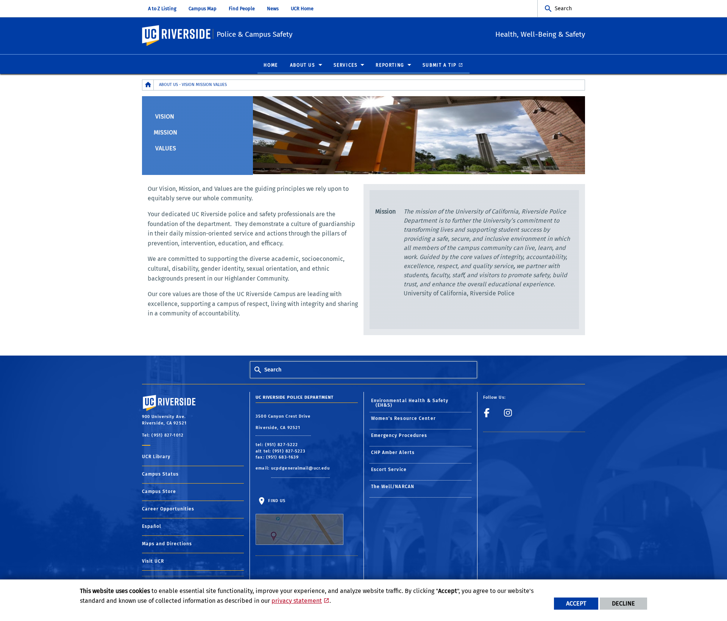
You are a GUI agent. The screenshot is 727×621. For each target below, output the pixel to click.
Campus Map (203, 8)
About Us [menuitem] (302, 65)
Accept (576, 603)
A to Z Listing (162, 8)
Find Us (276, 500)
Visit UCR (153, 561)
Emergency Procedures (399, 435)
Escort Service (389, 469)
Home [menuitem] (271, 65)
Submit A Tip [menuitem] (440, 65)
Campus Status (160, 474)
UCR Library (156, 456)
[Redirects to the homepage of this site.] (148, 85)
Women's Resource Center (403, 418)
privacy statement (296, 600)
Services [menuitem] (346, 65)
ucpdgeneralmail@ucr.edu (300, 468)
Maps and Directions (167, 543)
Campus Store (159, 491)
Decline (623, 603)
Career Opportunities (168, 509)
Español (151, 526)
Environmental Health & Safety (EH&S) (410, 403)
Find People (242, 8)
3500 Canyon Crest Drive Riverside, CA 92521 (283, 422)
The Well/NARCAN (393, 486)
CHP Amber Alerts (393, 452)
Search (563, 8)
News (273, 8)
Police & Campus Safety (254, 34)
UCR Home (302, 8)
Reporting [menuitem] (390, 65)
